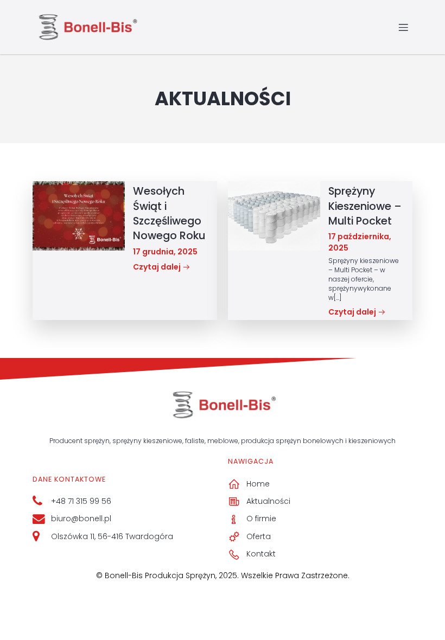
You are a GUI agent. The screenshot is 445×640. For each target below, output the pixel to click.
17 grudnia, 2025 (165, 251)
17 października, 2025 (359, 242)
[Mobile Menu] (403, 27)
